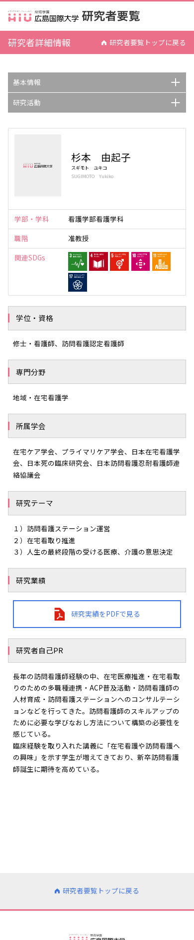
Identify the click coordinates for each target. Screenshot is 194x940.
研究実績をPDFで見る (105, 614)
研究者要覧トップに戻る (147, 42)
